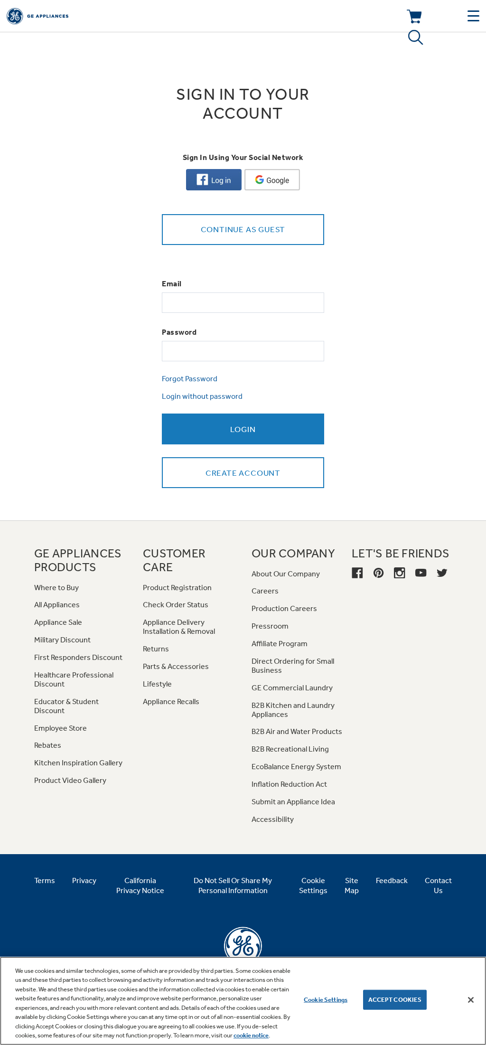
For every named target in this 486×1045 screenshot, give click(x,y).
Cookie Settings (325, 999)
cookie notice (251, 1035)
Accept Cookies (395, 999)
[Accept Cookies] (470, 999)
